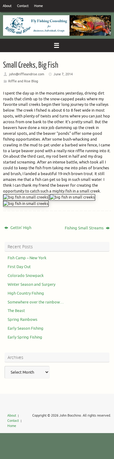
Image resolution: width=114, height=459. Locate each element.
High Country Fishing (26, 293)
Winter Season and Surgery (31, 284)
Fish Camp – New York (27, 258)
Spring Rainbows (22, 319)
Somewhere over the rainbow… (36, 302)
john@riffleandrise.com (26, 74)
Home (38, 6)
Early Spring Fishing (25, 337)
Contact (23, 6)
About (7, 6)
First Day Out (19, 266)
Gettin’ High (20, 227)
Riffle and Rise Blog (23, 81)
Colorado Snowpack (26, 275)
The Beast (16, 310)
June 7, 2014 (63, 74)
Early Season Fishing (25, 328)
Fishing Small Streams (85, 228)
